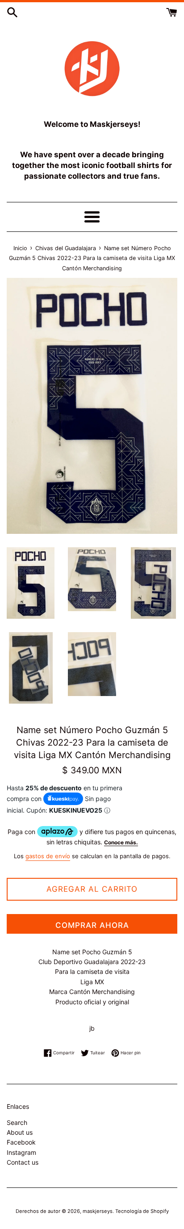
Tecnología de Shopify (142, 1211)
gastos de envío (47, 856)
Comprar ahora (92, 925)
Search (17, 1122)
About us (20, 1132)
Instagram (21, 1152)
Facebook (21, 1142)
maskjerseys (98, 1211)
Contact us (22, 1162)
